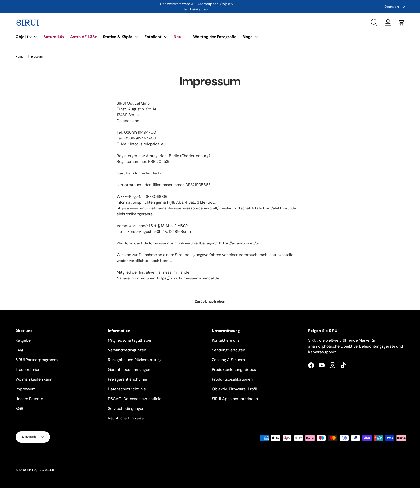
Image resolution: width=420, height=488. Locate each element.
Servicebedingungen (126, 408)
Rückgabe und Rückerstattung (135, 359)
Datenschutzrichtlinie (127, 389)
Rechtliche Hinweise (126, 418)
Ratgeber (24, 340)
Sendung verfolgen (228, 350)
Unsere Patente (29, 398)
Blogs (247, 36)
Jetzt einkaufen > (196, 9)
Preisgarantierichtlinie (127, 379)
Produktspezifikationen (232, 379)
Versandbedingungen (127, 350)
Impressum (25, 389)
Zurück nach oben (210, 301)
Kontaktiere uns (225, 340)
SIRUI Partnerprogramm (37, 359)
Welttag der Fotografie (214, 36)
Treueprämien (28, 369)
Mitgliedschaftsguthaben (130, 340)
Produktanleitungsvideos (234, 369)
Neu (177, 36)
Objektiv (24, 36)
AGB (19, 408)
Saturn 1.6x (54, 36)
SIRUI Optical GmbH (40, 470)
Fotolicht (153, 36)
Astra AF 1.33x (83, 36)
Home (20, 56)
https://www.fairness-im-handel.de (188, 278)
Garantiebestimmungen (129, 369)
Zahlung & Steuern (228, 359)
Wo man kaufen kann (34, 379)
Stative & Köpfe (117, 36)
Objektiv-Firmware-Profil (234, 389)
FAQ (19, 350)
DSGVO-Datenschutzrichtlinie (134, 398)
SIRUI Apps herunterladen (235, 398)
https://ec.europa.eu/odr (240, 243)
